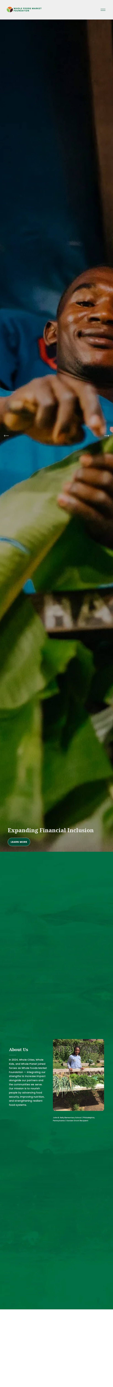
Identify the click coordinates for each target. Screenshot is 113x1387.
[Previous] (6, 436)
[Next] (107, 436)
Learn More (19, 842)
